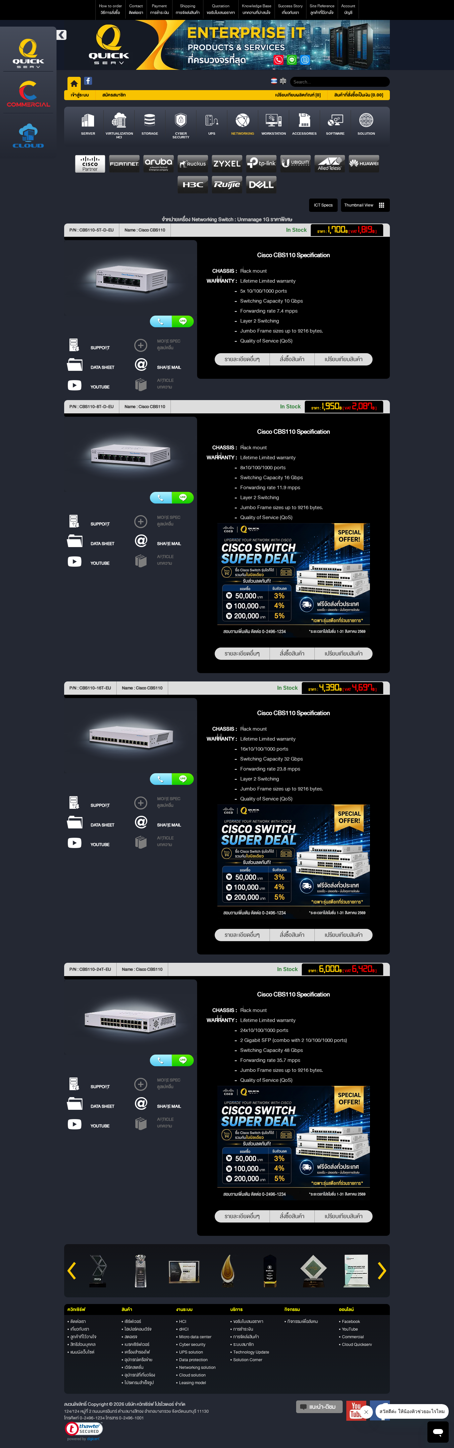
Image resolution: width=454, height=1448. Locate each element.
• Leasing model (191, 1382)
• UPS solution (189, 1352)
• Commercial (351, 1337)
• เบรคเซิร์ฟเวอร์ (135, 1344)
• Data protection (192, 1360)
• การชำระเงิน (241, 1329)
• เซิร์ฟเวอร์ (131, 1321)
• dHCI (182, 1329)
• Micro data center (193, 1337)
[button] (84, 1431)
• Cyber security (190, 1344)
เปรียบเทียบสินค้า (344, 359)
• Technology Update (249, 1352)
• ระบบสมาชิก (242, 1344)
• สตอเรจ (129, 1337)
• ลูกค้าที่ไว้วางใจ (81, 1337)
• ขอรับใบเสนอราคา (246, 1321)
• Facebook (349, 1321)
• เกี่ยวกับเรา (78, 1329)
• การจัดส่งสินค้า (244, 1337)
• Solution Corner (246, 1360)
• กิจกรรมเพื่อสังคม (301, 1321)
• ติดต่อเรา (76, 1321)
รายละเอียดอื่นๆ (242, 359)
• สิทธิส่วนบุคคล (81, 1344)
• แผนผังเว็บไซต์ (80, 1352)
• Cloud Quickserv (355, 1344)
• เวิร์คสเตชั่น (133, 1367)
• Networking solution (196, 1367)
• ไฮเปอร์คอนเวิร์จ (137, 1329)
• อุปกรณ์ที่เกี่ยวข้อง (138, 1375)
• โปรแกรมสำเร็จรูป (138, 1382)
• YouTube (348, 1329)
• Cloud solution (191, 1375)
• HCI (181, 1321)
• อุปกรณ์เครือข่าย (137, 1360)
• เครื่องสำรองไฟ (136, 1352)
